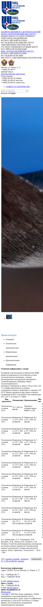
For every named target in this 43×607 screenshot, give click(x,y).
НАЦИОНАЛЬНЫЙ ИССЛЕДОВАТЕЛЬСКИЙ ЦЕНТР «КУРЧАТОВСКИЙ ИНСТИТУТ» (20, 33)
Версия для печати (8, 335)
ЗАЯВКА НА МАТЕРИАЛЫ (18, 87)
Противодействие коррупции (13, 74)
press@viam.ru (12, 588)
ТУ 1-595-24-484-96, (9, 561)
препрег (21, 561)
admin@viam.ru (13, 581)
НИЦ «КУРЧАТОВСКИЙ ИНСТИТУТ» (17, 51)
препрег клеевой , (13, 559)
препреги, (25, 559)
